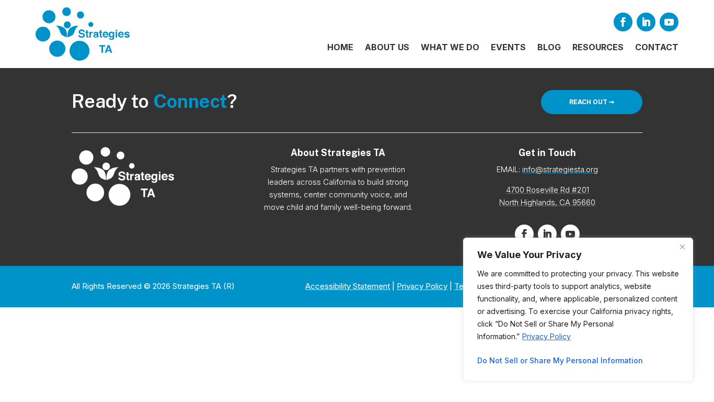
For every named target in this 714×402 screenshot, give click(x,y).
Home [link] (340, 47)
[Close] (682, 246)
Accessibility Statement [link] (347, 286)
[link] (83, 34)
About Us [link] (387, 47)
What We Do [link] (450, 47)
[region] (578, 309)
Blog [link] (549, 47)
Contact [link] (656, 47)
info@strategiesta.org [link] (560, 169)
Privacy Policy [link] (546, 336)
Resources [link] (598, 47)
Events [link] (508, 47)
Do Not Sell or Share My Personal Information (560, 360)
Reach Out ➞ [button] (591, 102)
